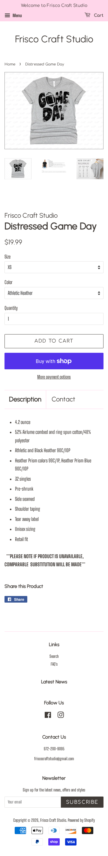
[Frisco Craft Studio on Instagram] (60, 716)
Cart (98, 15)
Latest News (54, 682)
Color (8, 282)
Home (9, 64)
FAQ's (54, 664)
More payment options (54, 377)
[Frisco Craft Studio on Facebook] (47, 716)
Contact (63, 399)
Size (7, 256)
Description (25, 399)
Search (54, 656)
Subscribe (82, 802)
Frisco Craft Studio (54, 39)
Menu (17, 15)
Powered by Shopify (81, 820)
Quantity (11, 308)
